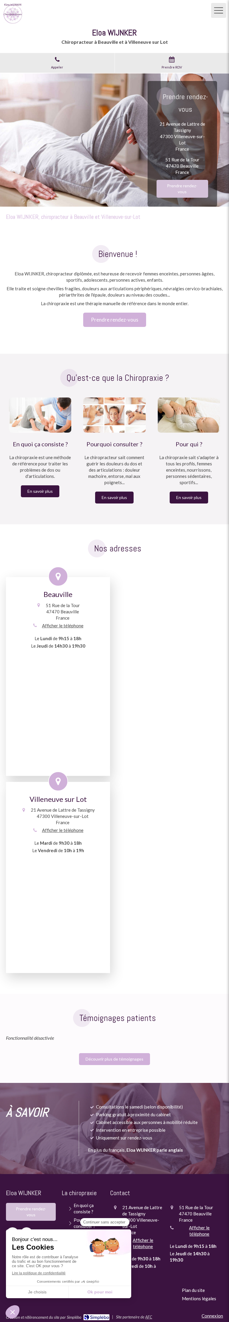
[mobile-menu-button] (218, 10)
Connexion (212, 1315)
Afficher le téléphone (62, 625)
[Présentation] (40, 415)
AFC (148, 1317)
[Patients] (189, 415)
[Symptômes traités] (114, 415)
